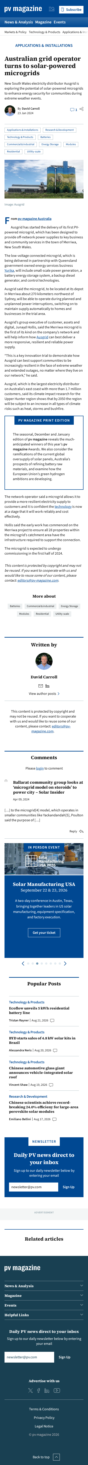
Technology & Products (44, 32)
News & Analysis (19, 22)
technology (63, 506)
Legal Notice (44, 1426)
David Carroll (31, 108)
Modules (71, 144)
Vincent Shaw (18, 1085)
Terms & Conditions (44, 1409)
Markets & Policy (16, 32)
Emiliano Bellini (20, 1119)
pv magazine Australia (34, 218)
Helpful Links (17, 1314)
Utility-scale (34, 151)
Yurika (9, 270)
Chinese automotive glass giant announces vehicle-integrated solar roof (41, 1072)
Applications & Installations (44, 45)
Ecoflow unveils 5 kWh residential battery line (39, 1010)
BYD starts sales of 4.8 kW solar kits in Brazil (42, 1040)
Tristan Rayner (19, 1020)
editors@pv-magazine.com (37, 580)
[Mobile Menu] (52, 9)
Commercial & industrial (20, 144)
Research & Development (59, 130)
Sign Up (68, 1187)
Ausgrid (42, 337)
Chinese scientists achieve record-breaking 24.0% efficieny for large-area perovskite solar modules (43, 1107)
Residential (13, 151)
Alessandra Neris (20, 1050)
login (40, 768)
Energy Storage (50, 144)
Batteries (45, 137)
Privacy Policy (44, 1417)
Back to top (41, 1457)
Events (60, 22)
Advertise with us (44, 1380)
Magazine (43, 22)
